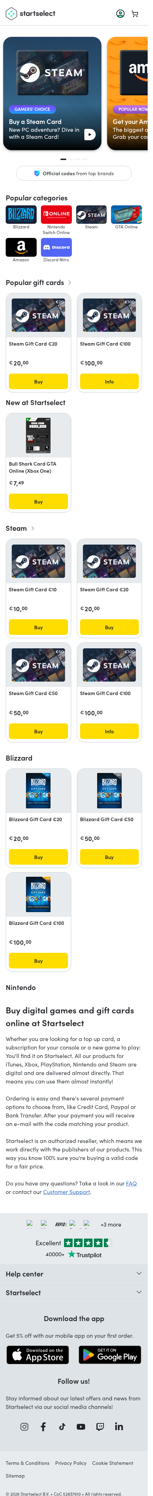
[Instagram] (26, 1427)
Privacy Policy (70, 1463)
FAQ (131, 1183)
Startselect (23, 1292)
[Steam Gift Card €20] (38, 315)
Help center (24, 1273)
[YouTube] (83, 1427)
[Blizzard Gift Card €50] (109, 790)
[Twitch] (102, 1427)
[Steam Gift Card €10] (38, 561)
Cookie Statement (112, 1463)
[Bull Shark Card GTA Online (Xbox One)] (38, 435)
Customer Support (66, 1191)
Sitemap (15, 1475)
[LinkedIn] (121, 1427)
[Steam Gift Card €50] (38, 665)
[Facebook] (45, 1427)
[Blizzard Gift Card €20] (38, 790)
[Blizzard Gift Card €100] (38, 894)
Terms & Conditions (27, 1463)
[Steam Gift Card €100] (109, 315)
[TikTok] (64, 1427)
